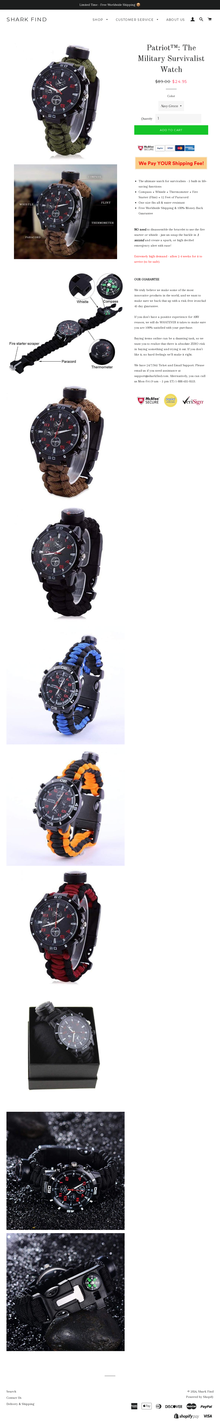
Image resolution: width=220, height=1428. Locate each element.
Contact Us (13, 1398)
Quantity (146, 119)
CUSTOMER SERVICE (135, 20)
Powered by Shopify (200, 1397)
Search (11, 1391)
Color (171, 96)
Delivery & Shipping (20, 1404)
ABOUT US (175, 20)
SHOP (98, 20)
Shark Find (26, 19)
